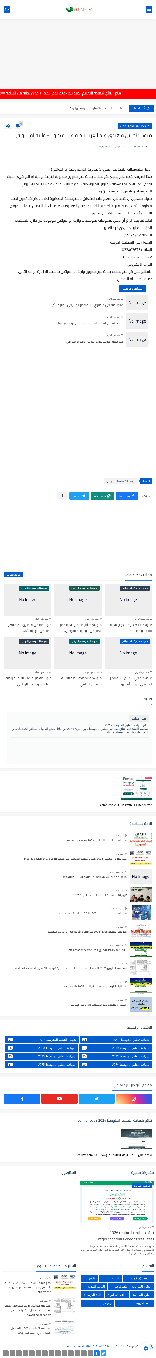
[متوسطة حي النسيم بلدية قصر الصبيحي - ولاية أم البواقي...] (137, 321)
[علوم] (38, 1353)
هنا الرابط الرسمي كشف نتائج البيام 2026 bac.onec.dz (95, 986)
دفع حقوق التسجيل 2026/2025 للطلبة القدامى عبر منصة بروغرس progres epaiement (75, 858)
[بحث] (7, 9)
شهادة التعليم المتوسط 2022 (116, 1056)
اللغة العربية (143, 1303)
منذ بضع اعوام (113, 298)
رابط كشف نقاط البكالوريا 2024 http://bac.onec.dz (98, 950)
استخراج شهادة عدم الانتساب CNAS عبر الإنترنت (99, 1004)
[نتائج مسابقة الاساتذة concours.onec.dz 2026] (78, 9)
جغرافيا (107, 1303)
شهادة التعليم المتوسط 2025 (42, 1064)
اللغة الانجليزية (117, 1295)
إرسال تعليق (139, 718)
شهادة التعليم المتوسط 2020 (42, 1047)
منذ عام (120, 835)
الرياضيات (113, 1278)
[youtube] (59, 1099)
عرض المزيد (13, 574)
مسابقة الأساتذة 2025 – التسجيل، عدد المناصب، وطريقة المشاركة (28, 1330)
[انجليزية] (58, 1353)
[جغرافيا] (12, 1353)
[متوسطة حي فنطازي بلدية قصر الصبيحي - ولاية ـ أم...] (137, 302)
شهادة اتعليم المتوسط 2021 (116, 1039)
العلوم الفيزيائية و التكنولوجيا (133, 1286)
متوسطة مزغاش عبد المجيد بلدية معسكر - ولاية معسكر (92, 877)
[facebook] (22, 1099)
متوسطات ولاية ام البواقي (134, 125)
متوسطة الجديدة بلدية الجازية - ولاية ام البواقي (94, 341)
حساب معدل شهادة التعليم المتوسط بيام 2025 (95, 108)
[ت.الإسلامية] (25, 1353)
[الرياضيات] (32, 1353)
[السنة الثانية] (90, 1353)
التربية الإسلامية (141, 1278)
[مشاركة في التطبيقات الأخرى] (62, 495)
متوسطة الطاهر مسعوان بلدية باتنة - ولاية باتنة (131, 627)
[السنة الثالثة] (84, 1353)
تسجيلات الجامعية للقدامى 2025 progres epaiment (96, 840)
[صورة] (141, 839)
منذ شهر (119, 963)
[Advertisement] (78, 51)
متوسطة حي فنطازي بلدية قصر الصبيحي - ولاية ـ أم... (87, 305)
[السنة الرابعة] (77, 1353)
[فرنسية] (51, 1353)
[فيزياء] (45, 1353)
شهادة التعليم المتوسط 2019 (116, 1047)
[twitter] (97, 1099)
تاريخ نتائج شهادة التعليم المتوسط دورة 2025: (99, 895)
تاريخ (92, 1278)
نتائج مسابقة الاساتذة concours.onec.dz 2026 (91, 1346)
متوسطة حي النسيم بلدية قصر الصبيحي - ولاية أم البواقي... (87, 323)
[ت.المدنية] (19, 1353)
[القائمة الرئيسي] (149, 9)
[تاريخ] (6, 1353)
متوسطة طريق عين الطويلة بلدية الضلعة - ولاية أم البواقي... (28, 681)
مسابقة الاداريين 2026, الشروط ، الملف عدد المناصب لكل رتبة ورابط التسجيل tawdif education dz (70, 968)
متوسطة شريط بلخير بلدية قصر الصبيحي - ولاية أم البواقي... (81, 627)
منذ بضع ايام (145, 1227)
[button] (127, 496)
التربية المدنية (96, 1286)
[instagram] (134, 1099)
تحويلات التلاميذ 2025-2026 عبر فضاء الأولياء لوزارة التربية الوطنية (87, 931)
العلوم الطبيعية (141, 1295)
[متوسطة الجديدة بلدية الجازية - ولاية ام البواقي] (137, 339)
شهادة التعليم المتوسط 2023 (42, 1056)
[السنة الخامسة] (71, 1353)
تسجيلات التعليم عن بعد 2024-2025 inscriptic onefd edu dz (92, 913)
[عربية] (64, 1353)
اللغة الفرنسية (93, 1295)
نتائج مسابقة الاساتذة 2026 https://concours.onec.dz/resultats (126, 1236)
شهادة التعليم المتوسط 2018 (42, 1039)
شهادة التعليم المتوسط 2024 (116, 1064)
